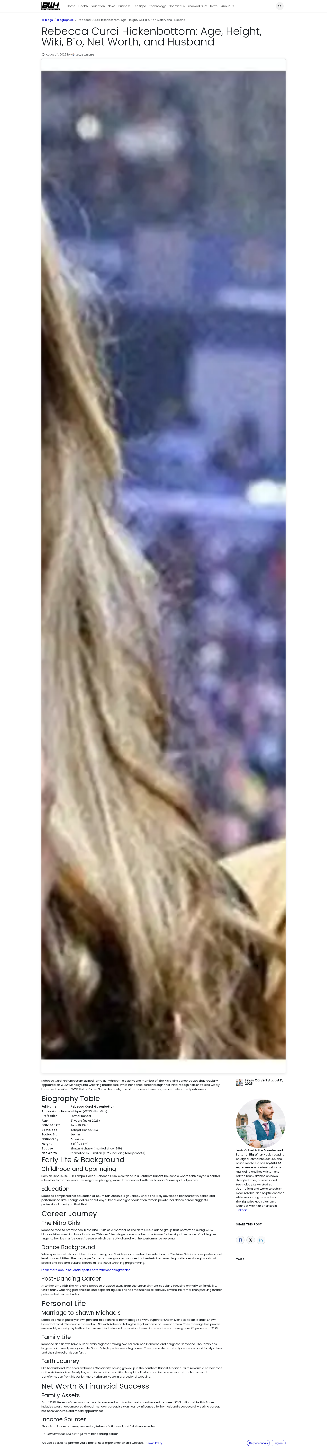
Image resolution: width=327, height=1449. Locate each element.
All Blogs (47, 20)
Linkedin (242, 1210)
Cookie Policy (154, 1443)
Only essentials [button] (258, 1443)
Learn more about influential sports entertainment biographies (85, 1270)
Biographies (65, 20)
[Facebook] (240, 1240)
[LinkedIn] (261, 1240)
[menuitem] (71, 6)
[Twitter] (250, 1240)
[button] (280, 6)
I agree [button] (278, 1443)
